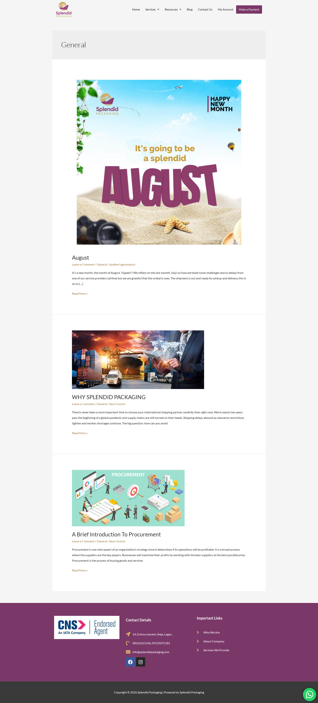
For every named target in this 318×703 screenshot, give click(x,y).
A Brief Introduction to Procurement (116, 534)
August (80, 257)
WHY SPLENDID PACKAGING (109, 397)
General (102, 264)
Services (150, 9)
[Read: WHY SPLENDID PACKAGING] (138, 359)
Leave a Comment (83, 264)
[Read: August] (159, 162)
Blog (189, 9)
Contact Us (205, 9)
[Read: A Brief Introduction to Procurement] (128, 497)
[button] (152, 9)
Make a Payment (249, 9)
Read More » (80, 293)
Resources (171, 9)
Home (136, 9)
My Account (225, 9)
